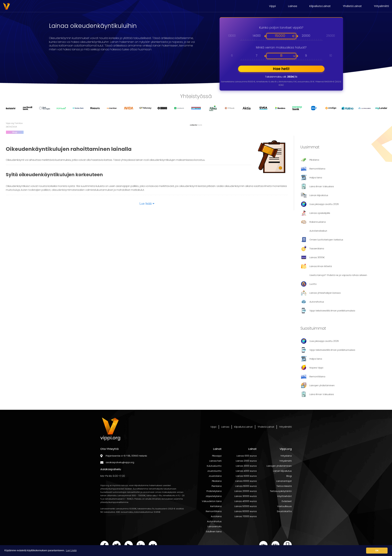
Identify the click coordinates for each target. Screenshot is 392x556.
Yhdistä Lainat (352, 6)
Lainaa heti (215, 460)
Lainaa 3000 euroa (246, 465)
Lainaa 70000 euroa (246, 516)
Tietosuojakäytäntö (281, 491)
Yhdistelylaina (214, 491)
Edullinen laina (214, 531)
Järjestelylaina (213, 496)
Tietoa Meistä (284, 486)
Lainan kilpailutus (282, 470)
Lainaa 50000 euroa (245, 506)
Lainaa (292, 6)
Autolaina (216, 516)
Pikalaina (217, 481)
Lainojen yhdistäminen (279, 465)
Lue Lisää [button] (71, 550)
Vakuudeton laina (212, 501)
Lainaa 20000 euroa (245, 491)
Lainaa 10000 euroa (246, 481)
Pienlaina (217, 486)
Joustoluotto (214, 470)
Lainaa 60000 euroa (245, 511)
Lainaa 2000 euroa (246, 460)
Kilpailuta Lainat (320, 6)
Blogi (14, 132)
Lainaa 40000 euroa (245, 501)
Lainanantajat (284, 481)
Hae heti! (281, 68)
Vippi (272, 6)
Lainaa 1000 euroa (247, 455)
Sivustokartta (284, 511)
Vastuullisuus (284, 506)
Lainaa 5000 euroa (246, 476)
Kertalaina (216, 506)
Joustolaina (215, 476)
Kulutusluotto (214, 465)
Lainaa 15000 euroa (246, 486)
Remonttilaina (214, 511)
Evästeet (287, 501)
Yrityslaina (286, 455)
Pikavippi (217, 455)
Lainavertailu (214, 526)
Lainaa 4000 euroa (246, 470)
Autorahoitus (214, 521)
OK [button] (377, 550)
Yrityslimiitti (381, 6)
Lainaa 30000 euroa (245, 496)
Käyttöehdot (284, 496)
